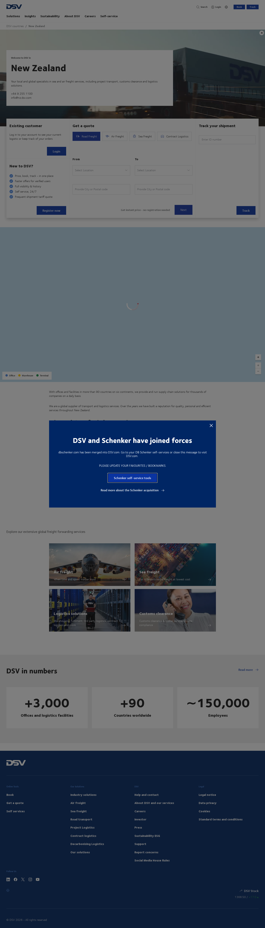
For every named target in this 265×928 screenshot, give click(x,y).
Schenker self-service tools (132, 478)
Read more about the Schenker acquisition (130, 490)
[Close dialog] (211, 425)
